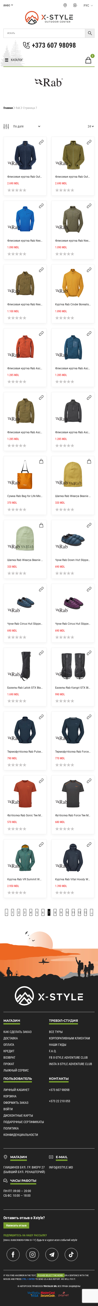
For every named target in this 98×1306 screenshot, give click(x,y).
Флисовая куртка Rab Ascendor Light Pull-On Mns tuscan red (45, 368)
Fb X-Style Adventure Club (68, 1057)
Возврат (9, 1057)
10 (67, 912)
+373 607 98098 (59, 1090)
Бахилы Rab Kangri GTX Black (74, 687)
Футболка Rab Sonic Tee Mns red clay (30, 815)
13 (85, 912)
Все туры (56, 1032)
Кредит (8, 1051)
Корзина (9, 1096)
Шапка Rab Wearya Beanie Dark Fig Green (33, 560)
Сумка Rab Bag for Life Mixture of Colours (33, 496)
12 (79, 912)
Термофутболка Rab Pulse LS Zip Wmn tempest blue (40, 751)
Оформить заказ (15, 1102)
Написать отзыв (16, 1225)
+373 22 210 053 (59, 1101)
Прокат (8, 1064)
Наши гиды (57, 1044)
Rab (18, 107)
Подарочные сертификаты (23, 1122)
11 (73, 912)
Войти (8, 1109)
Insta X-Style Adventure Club (70, 1064)
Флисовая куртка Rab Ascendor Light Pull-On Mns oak (41, 432)
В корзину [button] (41, 461)
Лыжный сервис (16, 1070)
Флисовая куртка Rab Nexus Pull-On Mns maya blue (40, 240)
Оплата (8, 1044)
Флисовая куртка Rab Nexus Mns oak (31, 304)
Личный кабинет (16, 1090)
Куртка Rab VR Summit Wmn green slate (32, 879)
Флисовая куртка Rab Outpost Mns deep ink (34, 176)
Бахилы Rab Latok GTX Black (25, 687)
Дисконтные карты (18, 1115)
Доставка (10, 1038)
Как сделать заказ (17, 1032)
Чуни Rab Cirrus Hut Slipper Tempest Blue (33, 623)
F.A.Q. (53, 1051)
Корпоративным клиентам (69, 1038)
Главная (8, 107)
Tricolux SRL (50, 1286)
